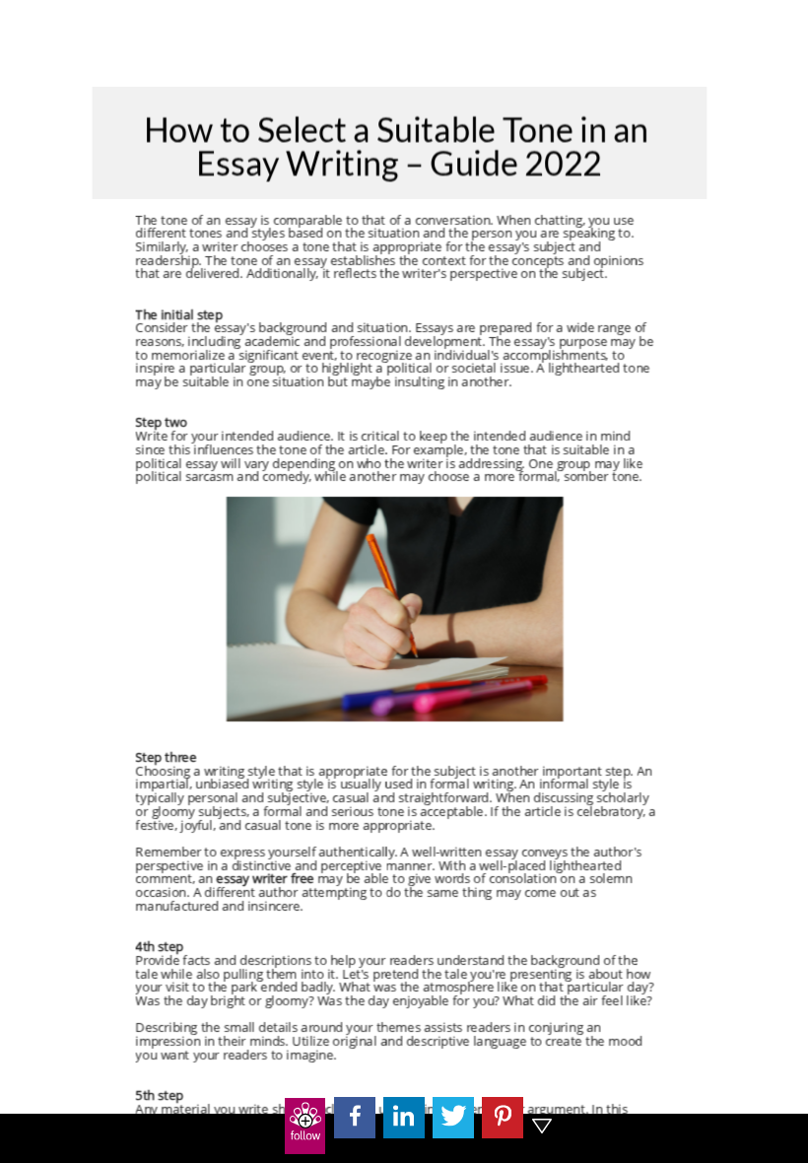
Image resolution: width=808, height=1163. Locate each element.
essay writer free (265, 879)
